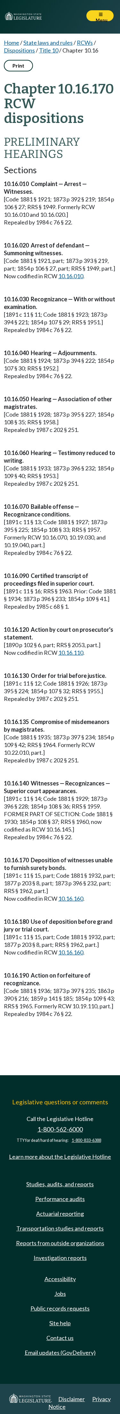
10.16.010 (70, 276)
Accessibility (60, 1278)
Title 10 (48, 50)
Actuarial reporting (60, 1213)
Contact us (60, 1337)
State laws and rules (48, 42)
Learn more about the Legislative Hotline (60, 1156)
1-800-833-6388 (86, 1140)
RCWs (85, 42)
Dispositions (19, 50)
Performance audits (60, 1198)
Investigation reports (60, 1257)
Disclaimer (71, 1398)
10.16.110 (70, 652)
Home (11, 42)
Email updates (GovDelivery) (60, 1352)
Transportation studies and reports (60, 1228)
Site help (60, 1323)
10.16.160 (70, 898)
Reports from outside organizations (60, 1243)
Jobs (60, 1293)
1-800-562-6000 (60, 1129)
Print (18, 65)
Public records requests (60, 1308)
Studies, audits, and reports (60, 1184)
